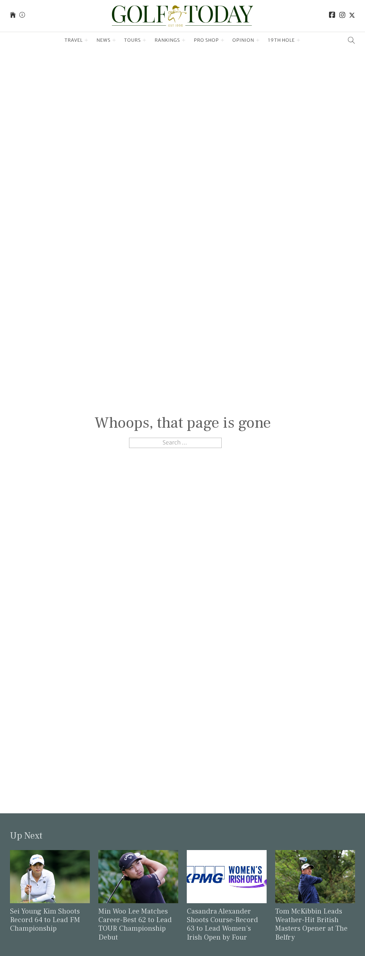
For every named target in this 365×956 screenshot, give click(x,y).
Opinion (243, 40)
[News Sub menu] (114, 40)
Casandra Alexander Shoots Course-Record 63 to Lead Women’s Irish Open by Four (222, 924)
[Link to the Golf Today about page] (22, 16)
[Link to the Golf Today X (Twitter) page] (352, 16)
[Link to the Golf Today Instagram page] (342, 16)
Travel (74, 40)
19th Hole (281, 40)
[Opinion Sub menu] (258, 40)
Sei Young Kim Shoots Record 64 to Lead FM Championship (45, 920)
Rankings (167, 40)
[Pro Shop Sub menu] (223, 40)
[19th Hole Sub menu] (298, 40)
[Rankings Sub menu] (184, 40)
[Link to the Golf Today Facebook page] (332, 16)
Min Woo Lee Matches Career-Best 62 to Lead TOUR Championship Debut (135, 924)
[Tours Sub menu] (144, 40)
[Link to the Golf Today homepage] (13, 16)
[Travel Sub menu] (86, 40)
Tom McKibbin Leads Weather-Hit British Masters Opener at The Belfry (311, 924)
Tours (132, 40)
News (103, 40)
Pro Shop (206, 40)
